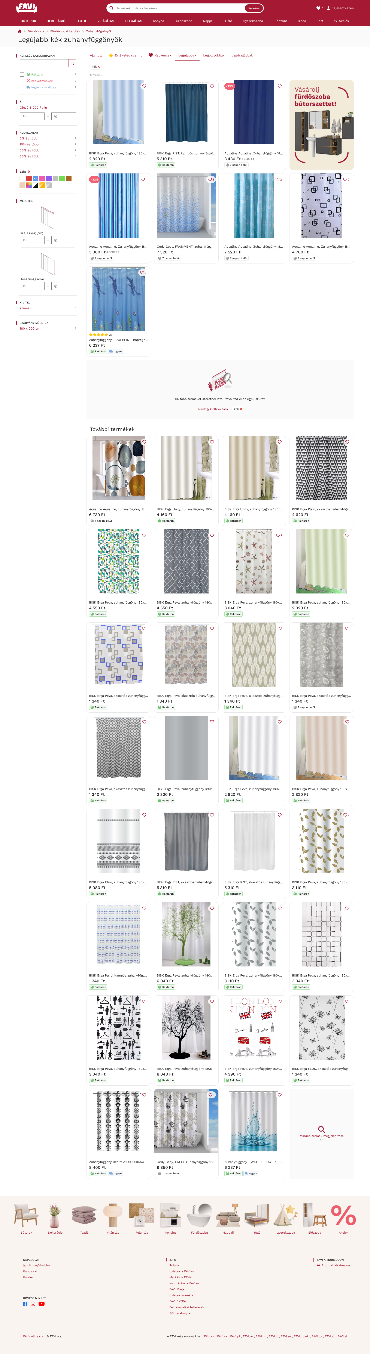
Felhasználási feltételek (186, 1307)
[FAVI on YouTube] (42, 1304)
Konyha (170, 1232)
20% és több (29, 150)
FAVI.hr (261, 1336)
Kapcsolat (30, 1271)
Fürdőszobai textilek (65, 31)
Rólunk (174, 1265)
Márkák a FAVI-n (181, 1277)
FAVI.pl (235, 1336)
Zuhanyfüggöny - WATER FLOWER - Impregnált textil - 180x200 (272, 1162)
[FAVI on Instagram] (33, 1304)
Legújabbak (187, 55)
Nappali (228, 1232)
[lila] (49, 178)
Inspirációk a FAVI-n (184, 1283)
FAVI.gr (330, 1336)
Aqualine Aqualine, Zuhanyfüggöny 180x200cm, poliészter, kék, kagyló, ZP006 (282, 247)
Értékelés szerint (128, 55)
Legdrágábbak (242, 55)
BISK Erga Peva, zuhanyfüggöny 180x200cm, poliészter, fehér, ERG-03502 (279, 789)
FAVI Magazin (178, 1289)
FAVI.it (274, 1336)
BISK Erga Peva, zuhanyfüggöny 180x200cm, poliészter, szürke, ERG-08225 (213, 789)
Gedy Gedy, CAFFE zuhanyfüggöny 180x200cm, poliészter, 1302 (204, 1162)
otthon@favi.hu (38, 1265)
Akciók (343, 1232)
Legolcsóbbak (214, 55)
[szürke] (55, 178)
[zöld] (62, 178)
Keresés (254, 8)
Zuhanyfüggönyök (99, 31)
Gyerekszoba (286, 1232)
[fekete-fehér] (35, 185)
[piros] (29, 178)
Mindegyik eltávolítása (213, 409)
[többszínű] (29, 185)
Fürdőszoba (35, 31)
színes (25, 308)
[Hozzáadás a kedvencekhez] (144, 86)
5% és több (28, 138)
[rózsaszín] (42, 178)
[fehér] (22, 178)
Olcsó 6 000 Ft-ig (33, 108)
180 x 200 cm (30, 328)
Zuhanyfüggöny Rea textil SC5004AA (116, 1162)
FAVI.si (342, 1336)
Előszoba (314, 1232)
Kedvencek (163, 55)
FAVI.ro (248, 1336)
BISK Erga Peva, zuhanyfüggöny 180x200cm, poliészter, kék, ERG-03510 (143, 153)
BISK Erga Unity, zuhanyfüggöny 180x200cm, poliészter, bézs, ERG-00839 (279, 509)
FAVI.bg (317, 1336)
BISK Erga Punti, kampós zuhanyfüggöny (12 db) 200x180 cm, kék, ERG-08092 (147, 975)
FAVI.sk (222, 1336)
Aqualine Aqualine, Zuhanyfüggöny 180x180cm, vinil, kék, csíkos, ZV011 (142, 247)
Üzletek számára (181, 1295)
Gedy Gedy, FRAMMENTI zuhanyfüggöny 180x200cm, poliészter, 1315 (208, 247)
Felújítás (142, 1232)
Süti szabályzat (180, 1313)
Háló (257, 1232)
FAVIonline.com (34, 1336)
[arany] (42, 185)
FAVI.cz (209, 1336)
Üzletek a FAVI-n (181, 1271)
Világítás (113, 1232)
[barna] (69, 178)
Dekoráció (55, 1232)
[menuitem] (28, 21)
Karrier (28, 1277)
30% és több (29, 156)
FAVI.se (286, 1336)
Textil (84, 1232)
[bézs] (22, 185)
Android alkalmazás (336, 1265)
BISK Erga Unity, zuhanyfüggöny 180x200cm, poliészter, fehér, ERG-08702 (212, 509)
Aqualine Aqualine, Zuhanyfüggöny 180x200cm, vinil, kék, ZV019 (272, 153)
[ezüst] (49, 185)
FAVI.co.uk (302, 1336)
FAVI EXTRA (177, 1301)
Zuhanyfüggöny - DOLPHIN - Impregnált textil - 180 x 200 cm (135, 340)
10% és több (29, 144)
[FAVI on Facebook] (25, 1304)
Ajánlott (96, 55)
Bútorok (26, 1232)
